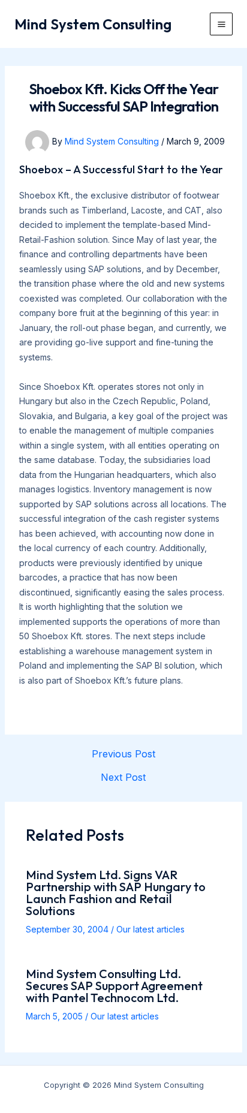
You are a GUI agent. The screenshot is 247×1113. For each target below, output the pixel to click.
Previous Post (123, 754)
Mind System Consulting (92, 24)
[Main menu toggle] (221, 24)
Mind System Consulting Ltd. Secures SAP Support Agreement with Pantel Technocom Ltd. (114, 985)
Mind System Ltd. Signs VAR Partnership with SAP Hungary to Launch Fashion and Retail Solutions (116, 892)
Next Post (123, 777)
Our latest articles (150, 929)
